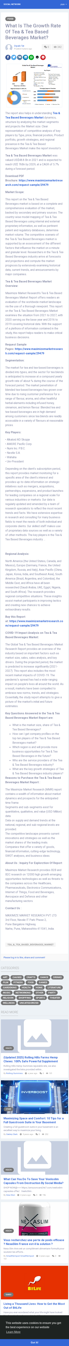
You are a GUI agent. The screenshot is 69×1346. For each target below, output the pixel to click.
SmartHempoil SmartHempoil (20, 1256)
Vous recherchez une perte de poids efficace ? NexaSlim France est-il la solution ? (34, 1242)
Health (26, 987)
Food (10, 18)
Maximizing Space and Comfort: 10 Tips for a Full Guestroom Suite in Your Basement (34, 1120)
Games (43, 982)
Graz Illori (10, 1195)
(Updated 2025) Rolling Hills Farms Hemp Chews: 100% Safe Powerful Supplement (31, 1059)
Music (6, 992)
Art (5, 977)
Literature (54, 987)
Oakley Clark (12, 1134)
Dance (44, 977)
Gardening (10, 987)
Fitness (18, 982)
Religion (8, 997)
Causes (17, 977)
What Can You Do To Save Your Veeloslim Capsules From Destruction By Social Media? (34, 1181)
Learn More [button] (13, 1331)
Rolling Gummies (14, 1073)
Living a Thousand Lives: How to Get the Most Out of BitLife (34, 1305)
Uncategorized (29, 1003)
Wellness (9, 1003)
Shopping (25, 997)
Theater (55, 997)
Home (39, 987)
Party (52, 992)
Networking (23, 992)
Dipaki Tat (19, 46)
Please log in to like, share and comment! (24, 957)
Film (5, 982)
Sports (40, 997)
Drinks (57, 977)
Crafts (31, 977)
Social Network (12, 4)
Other (39, 992)
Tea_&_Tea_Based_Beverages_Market (30, 944)
